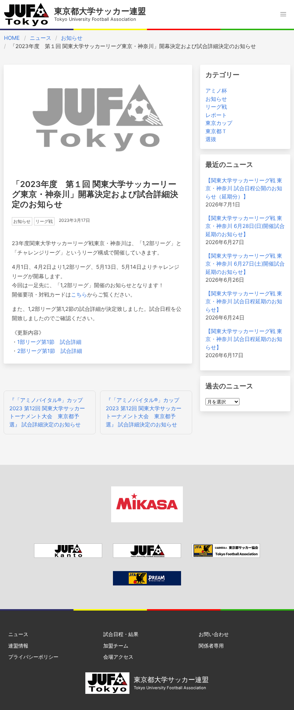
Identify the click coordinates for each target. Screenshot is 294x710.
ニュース (40, 37)
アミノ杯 (216, 90)
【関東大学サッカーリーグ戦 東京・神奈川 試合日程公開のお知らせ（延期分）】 (243, 188)
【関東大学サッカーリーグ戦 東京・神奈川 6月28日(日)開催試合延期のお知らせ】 (245, 226)
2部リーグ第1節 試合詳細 (49, 350)
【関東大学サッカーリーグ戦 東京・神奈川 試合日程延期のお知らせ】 (243, 301)
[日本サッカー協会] (147, 583)
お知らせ (71, 37)
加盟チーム (115, 646)
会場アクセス (118, 657)
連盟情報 (18, 646)
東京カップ (218, 123)
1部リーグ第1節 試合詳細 (49, 341)
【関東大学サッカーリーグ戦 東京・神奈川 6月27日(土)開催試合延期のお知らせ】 (245, 263)
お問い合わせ (214, 634)
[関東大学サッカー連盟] (68, 555)
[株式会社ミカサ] (147, 520)
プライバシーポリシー (33, 657)
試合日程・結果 (120, 634)
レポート (216, 115)
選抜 (210, 139)
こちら (79, 294)
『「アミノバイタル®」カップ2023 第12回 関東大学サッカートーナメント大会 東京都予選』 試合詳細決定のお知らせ (47, 412)
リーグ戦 (216, 106)
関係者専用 (211, 646)
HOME (12, 37)
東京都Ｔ (216, 131)
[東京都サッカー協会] (226, 555)
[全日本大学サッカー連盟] (147, 555)
